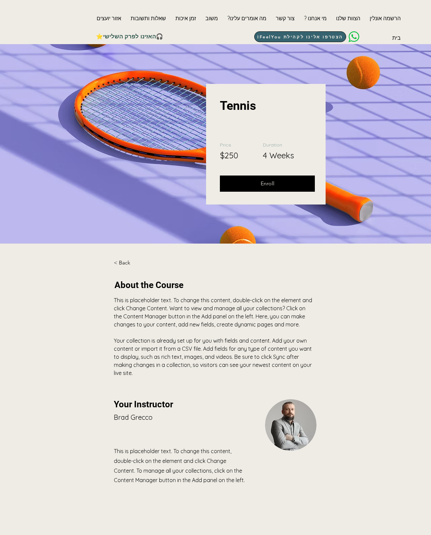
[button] (109, 18)
